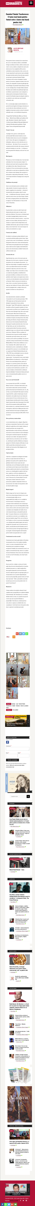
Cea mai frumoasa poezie (16, 859)
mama (7, 707)
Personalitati (15, 709)
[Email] (15, 1204)
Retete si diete (13, 956)
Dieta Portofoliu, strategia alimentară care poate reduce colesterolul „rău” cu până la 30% (19, 968)
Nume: (7, 753)
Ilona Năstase (13, 901)
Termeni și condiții (14, 1200)
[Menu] (31, 3)
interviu (22, 705)
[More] (13, 636)
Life (7, 1185)
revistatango (9, 722)
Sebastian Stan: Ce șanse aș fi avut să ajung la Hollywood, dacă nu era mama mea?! (22, 921)
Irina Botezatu (19, 939)
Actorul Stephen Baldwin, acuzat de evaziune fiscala (16, 1193)
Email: (19, 753)
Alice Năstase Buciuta (17, 24)
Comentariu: (8, 746)
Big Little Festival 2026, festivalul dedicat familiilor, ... (15, 724)
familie (13, 705)
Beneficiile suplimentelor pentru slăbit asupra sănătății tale (22, 978)
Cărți (11, 1131)
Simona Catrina (19, 1041)
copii (17, 703)
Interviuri (12, 808)
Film (11, 884)
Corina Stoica (13, 1011)
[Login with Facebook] (7, 742)
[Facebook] (2, 1204)
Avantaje (13, 703)
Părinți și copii (9, 716)
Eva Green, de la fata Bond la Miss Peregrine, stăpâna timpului (21, 937)
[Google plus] (17, 633)
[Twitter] (23, 633)
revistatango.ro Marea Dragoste (22, 931)
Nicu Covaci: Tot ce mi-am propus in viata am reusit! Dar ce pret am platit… (22, 1047)
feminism (18, 705)
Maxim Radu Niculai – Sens (17, 870)
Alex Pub (18, 981)
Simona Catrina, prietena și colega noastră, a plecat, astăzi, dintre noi (22, 1017)
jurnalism (26, 705)
